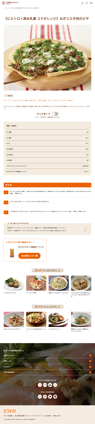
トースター (63, 100)
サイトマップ (37, 416)
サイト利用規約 (8, 416)
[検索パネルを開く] (87, 3)
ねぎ (56, 100)
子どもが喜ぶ (43, 100)
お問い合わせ (57, 416)
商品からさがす (9, 355)
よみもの (7, 366)
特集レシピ (7, 361)
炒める (71, 100)
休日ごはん (33, 100)
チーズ (51, 100)
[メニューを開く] (91, 3)
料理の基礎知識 (9, 372)
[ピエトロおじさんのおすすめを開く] (10, 3)
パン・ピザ (8, 100)
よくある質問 (47, 416)
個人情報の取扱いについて (23, 416)
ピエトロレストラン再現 (20, 100)
